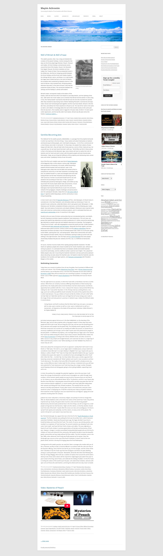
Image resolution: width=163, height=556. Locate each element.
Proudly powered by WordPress (48, 547)
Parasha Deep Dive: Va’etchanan (109, 70)
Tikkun (115, 227)
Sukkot (69, 124)
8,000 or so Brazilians (80, 228)
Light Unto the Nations (80, 471)
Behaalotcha (62, 469)
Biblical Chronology (88, 526)
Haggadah (67, 528)
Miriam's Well (61, 122)
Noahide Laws (70, 473)
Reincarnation (106, 224)
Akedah (76, 118)
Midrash (54, 473)
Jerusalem (104, 213)
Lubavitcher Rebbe (105, 216)
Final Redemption (45, 471)
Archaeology (76, 16)
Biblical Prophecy (69, 469)
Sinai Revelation (58, 124)
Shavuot (51, 124)
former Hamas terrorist (85, 269)
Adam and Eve (115, 200)
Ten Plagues (59, 530)
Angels (102, 202)
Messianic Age (48, 473)
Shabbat (111, 227)
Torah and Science (106, 228)
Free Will (58, 528)
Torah (76, 475)
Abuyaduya (87, 467)
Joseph (109, 212)
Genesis (103, 211)
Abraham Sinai (80, 467)
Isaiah (63, 471)
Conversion (77, 469)
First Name (106, 90)
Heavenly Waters (78, 120)
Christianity (103, 204)
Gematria (116, 209)
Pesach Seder (83, 528)
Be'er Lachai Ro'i (82, 118)
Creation (109, 204)
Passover (74, 122)
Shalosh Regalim (45, 124)
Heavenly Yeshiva (87, 120)
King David (105, 214)
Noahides (77, 473)
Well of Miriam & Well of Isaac (54, 55)
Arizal (107, 201)
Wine (64, 530)
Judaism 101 (65, 16)
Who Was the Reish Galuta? (108, 57)
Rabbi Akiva (104, 220)
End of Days (88, 469)
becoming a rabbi (46, 273)
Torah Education (82, 475)
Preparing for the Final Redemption (110, 63)
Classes (56, 16)
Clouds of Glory (53, 120)
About (101, 16)
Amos (42, 469)
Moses (103, 219)
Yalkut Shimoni (47, 477)
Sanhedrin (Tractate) (107, 226)
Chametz (43, 528)
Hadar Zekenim (61, 120)
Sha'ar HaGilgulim (105, 227)
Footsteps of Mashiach (56, 471)
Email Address (107, 85)
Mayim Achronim (50, 8)
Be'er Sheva (90, 118)
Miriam (56, 122)
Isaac (42, 122)
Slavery (47, 530)
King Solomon (112, 214)
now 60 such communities (48, 212)
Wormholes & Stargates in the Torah (110, 65)
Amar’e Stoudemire (63, 275)
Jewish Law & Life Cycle (64, 526)
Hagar (67, 120)
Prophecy (86, 16)
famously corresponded (75, 257)
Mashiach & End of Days (59, 467)
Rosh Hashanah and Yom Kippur (60, 226)
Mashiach (115, 216)
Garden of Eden (106, 209)
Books (49, 16)
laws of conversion (50, 336)
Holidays (55, 526)
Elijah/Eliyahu (52, 528)
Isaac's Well (46, 122)
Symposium (53, 530)
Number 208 (68, 122)
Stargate (65, 124)
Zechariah (54, 477)
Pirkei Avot (108, 219)
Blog (42, 16)
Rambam (105, 222)
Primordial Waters (87, 122)
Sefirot (117, 225)
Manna (52, 122)
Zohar (76, 124)
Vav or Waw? (104, 61)
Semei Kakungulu (72, 161)
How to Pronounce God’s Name (109, 68)
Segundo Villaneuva (63, 200)
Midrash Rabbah (117, 218)
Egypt (47, 528)
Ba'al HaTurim (114, 202)
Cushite (83, 469)
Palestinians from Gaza (67, 269)
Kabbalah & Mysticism (58, 118)
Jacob (117, 211)
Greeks (63, 528)
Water (73, 124)
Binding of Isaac (45, 120)
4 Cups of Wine (79, 526)
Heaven (71, 120)
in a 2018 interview (74, 236)
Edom (115, 204)
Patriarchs (79, 122)
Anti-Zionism (55, 469)
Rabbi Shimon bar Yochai (113, 220)
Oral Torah (83, 473)
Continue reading (51, 114)
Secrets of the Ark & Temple (108, 59)
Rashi (110, 222)
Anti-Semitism (47, 469)
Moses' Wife (64, 473)
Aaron (72, 118)
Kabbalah (115, 212)
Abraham (105, 200)
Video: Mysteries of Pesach (52, 487)
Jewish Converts (70, 471)
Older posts (45, 541)
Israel (94, 16)
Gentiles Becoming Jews (51, 134)
